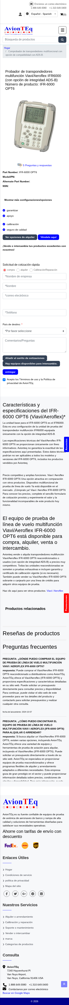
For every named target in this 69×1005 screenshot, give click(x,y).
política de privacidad (17, 880)
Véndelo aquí (48, 237)
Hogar (7, 48)
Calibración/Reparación (45, 269)
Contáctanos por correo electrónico (28, 989)
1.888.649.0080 (39, 8)
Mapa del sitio (13, 886)
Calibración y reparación (19, 922)
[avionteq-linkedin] (41, 894)
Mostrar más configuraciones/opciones (28, 199)
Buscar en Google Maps (16, 993)
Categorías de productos (19, 944)
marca (8, 938)
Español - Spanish (41, 13)
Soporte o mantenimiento (19, 927)
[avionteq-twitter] (15, 894)
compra (11, 269)
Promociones (66, 603)
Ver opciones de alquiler (19, 237)
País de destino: (12, 324)
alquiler (24, 269)
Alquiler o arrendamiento (19, 916)
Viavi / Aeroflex (55, 590)
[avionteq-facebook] (7, 894)
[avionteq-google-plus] (24, 894)
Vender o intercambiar (17, 933)
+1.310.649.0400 (57, 8)
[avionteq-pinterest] (33, 894)
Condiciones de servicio (18, 875)
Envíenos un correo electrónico (50, 4)
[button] (62, 30)
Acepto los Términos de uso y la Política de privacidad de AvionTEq (31, 381)
